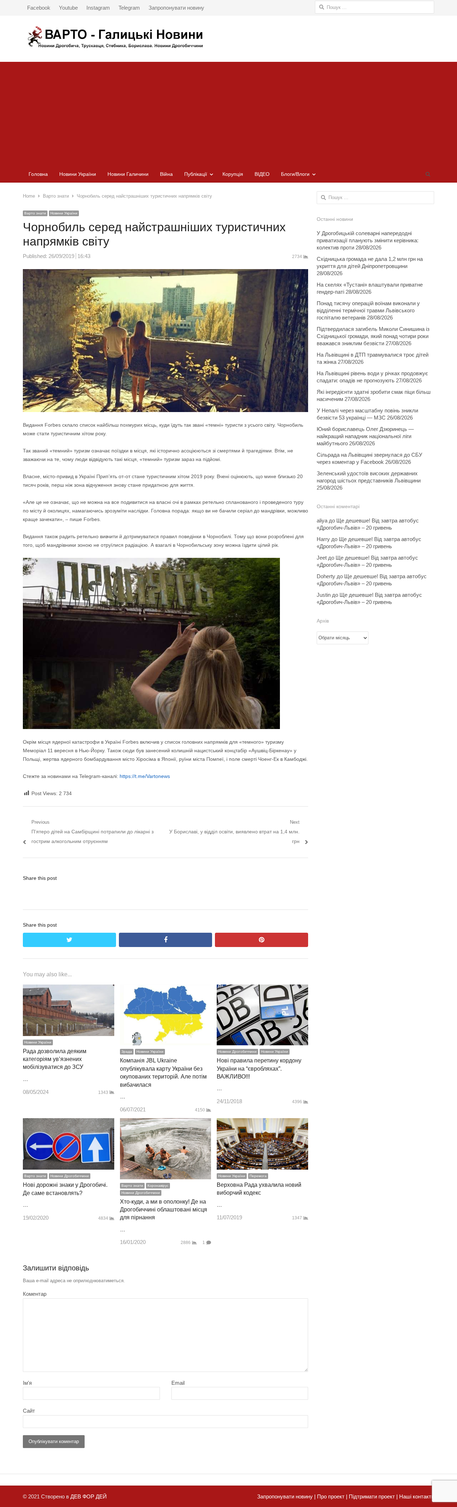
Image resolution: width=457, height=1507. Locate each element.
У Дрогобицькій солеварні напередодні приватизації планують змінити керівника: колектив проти (367, 240)
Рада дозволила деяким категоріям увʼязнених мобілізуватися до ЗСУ (54, 1059)
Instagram (98, 8)
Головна (38, 174)
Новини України (77, 174)
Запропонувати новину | (286, 1496)
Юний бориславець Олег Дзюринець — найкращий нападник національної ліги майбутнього (365, 436)
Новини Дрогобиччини (237, 1052)
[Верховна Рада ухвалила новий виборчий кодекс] (262, 1123)
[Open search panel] (427, 174)
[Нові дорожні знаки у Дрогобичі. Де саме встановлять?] (68, 1123)
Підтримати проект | (372, 1496)
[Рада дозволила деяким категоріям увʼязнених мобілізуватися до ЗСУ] (68, 989)
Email (178, 1383)
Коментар (34, 1294)
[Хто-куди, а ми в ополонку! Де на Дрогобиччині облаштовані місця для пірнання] (165, 1123)
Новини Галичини (128, 174)
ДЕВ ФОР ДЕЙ (88, 1496)
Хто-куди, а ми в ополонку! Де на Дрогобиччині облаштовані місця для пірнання (163, 1210)
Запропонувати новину (176, 8)
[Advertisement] (228, 112)
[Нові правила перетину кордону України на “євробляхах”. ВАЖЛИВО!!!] (262, 989)
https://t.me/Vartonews (145, 776)
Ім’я (27, 1383)
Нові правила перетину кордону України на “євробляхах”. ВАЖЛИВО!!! (259, 1068)
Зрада (126, 1052)
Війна (166, 174)
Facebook (38, 8)
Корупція (232, 174)
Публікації (195, 174)
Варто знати (35, 213)
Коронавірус (158, 1186)
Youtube (68, 8)
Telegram (129, 8)
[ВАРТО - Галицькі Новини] (228, 37)
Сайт (29, 1411)
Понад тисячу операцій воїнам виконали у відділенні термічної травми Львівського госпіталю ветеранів (368, 310)
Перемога (258, 1176)
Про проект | (331, 1496)
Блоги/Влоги (295, 174)
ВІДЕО (262, 174)
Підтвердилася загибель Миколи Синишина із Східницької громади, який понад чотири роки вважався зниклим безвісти (373, 336)
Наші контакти (416, 1496)
